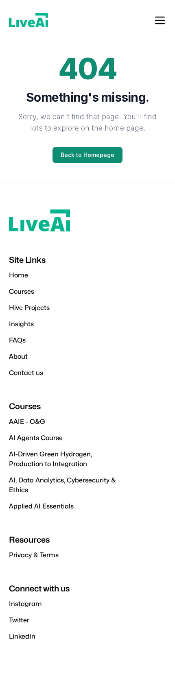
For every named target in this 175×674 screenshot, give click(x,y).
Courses (21, 291)
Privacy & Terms (34, 555)
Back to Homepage (87, 154)
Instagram (25, 604)
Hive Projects (29, 308)
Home (18, 275)
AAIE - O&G (27, 421)
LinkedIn (22, 636)
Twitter (19, 620)
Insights (21, 324)
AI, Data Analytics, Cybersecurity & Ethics (62, 485)
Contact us (26, 373)
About (18, 356)
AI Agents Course (36, 438)
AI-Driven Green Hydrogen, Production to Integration (50, 459)
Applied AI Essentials (41, 506)
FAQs (17, 340)
